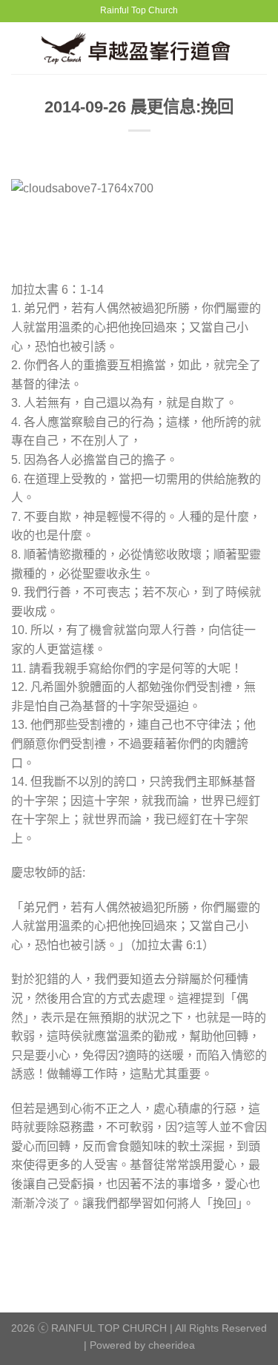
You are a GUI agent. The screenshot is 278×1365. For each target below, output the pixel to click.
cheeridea (171, 1345)
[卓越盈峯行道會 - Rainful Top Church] (141, 47)
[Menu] (20, 48)
